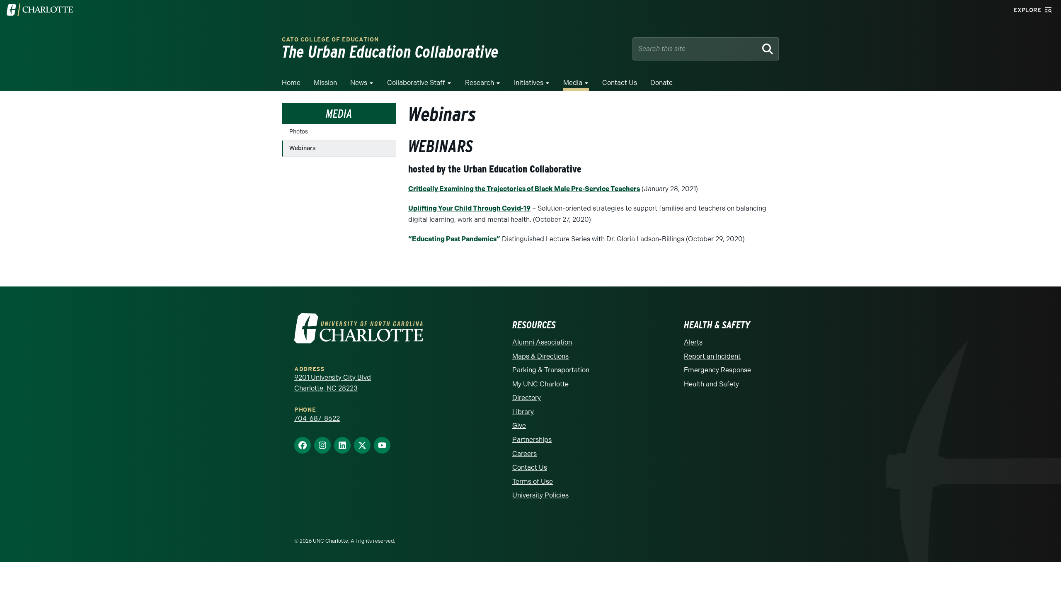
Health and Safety (711, 384)
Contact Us (619, 83)
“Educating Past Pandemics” (454, 239)
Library (523, 412)
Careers (524, 454)
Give (519, 426)
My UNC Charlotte (540, 384)
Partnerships (532, 440)
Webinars (302, 148)
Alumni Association (542, 342)
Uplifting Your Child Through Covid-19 (469, 208)
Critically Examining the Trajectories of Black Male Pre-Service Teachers (524, 189)
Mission (325, 83)
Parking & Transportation (550, 370)
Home (291, 83)
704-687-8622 (317, 418)
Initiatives (528, 83)
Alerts (693, 342)
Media (572, 83)
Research (479, 83)
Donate (661, 83)
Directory (526, 398)
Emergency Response (717, 370)
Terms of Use (532, 481)
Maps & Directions (540, 356)
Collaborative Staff (416, 83)
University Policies (540, 495)
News (358, 83)
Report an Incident (712, 356)
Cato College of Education (330, 39)
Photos (298, 131)
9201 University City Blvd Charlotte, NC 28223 (332, 383)
